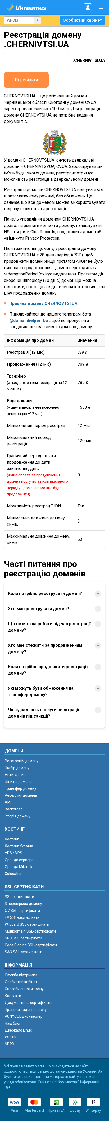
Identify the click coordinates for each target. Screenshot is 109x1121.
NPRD (9, 1044)
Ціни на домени (18, 781)
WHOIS (10, 1037)
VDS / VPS (13, 853)
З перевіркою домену (23, 904)
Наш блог (13, 1023)
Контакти (13, 996)
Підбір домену (17, 768)
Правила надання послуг (26, 1009)
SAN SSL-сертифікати (23, 952)
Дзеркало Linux (18, 1030)
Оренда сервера (19, 860)
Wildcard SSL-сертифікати (27, 924)
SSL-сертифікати (19, 897)
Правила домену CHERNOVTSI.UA (43, 303)
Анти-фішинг (16, 775)
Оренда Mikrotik (18, 867)
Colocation (13, 874)
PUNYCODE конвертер (24, 1016)
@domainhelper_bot (29, 320)
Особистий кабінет (82, 20)
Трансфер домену (20, 788)
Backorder (13, 809)
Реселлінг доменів (21, 795)
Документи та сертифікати (28, 1003)
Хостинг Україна (19, 846)
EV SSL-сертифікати (22, 917)
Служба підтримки (21, 975)
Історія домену (17, 816)
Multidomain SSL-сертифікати (30, 931)
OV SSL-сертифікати (22, 910)
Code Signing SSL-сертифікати (31, 945)
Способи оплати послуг (25, 989)
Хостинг (12, 839)
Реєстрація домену (21, 761)
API (8, 802)
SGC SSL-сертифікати (23, 938)
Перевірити (26, 79)
